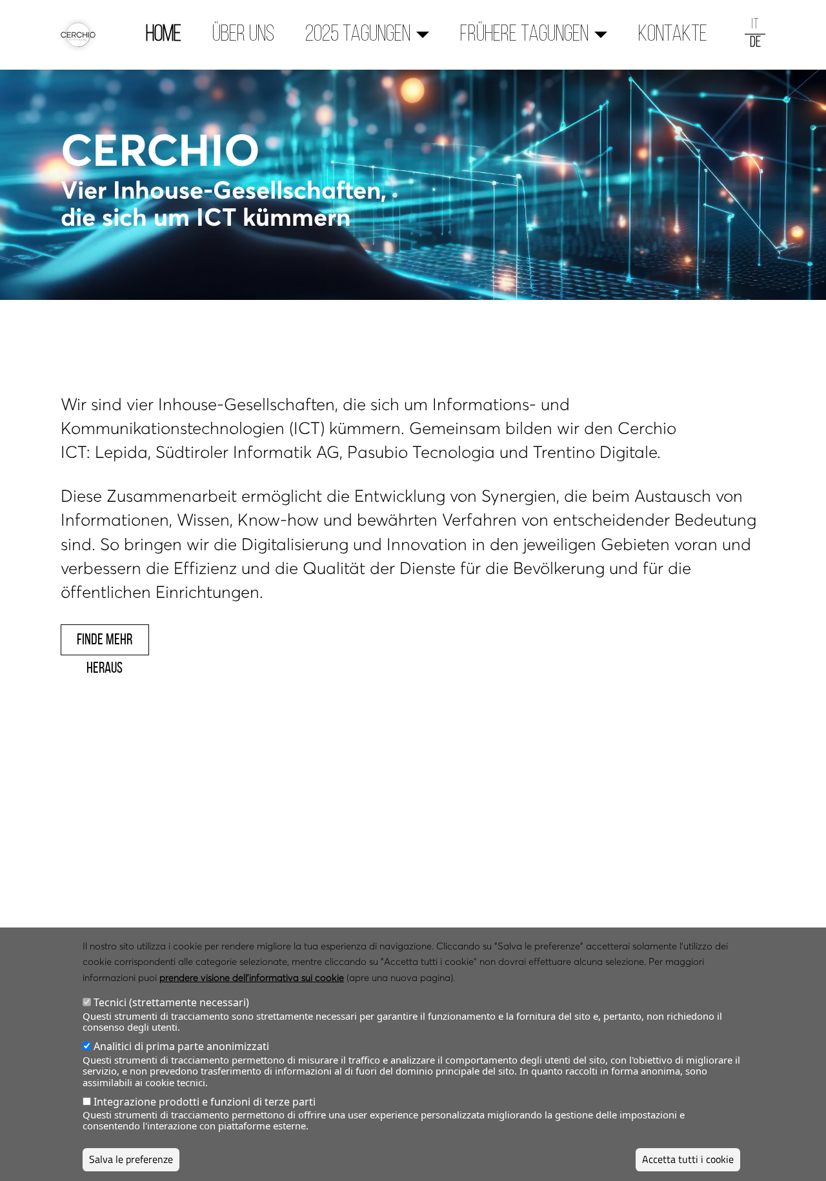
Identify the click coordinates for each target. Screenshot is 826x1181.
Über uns (243, 34)
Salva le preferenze (131, 1159)
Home (163, 34)
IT (755, 24)
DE (755, 42)
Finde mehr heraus (104, 643)
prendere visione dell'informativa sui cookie (251, 977)
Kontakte (672, 34)
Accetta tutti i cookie (688, 1159)
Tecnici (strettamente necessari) (171, 1003)
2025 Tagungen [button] (357, 34)
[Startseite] (83, 34)
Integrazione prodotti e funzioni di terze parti (205, 1102)
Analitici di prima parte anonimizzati (181, 1046)
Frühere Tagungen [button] (524, 34)
